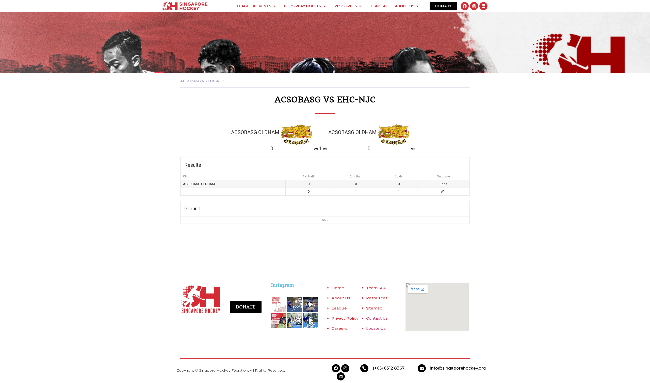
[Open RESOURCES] (360, 6)
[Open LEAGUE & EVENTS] (274, 6)
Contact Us (377, 318)
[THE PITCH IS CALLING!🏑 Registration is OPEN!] (278, 320)
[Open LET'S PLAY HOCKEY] (324, 6)
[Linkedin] (483, 6)
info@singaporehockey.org (458, 368)
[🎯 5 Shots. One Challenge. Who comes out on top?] (310, 320)
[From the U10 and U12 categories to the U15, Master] (294, 320)
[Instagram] (474, 6)
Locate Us (376, 328)
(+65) (378, 368)
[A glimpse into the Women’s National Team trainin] (310, 304)
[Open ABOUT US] (417, 6)
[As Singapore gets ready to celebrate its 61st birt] (278, 304)
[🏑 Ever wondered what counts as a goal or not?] (294, 304)
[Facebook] (465, 6)
